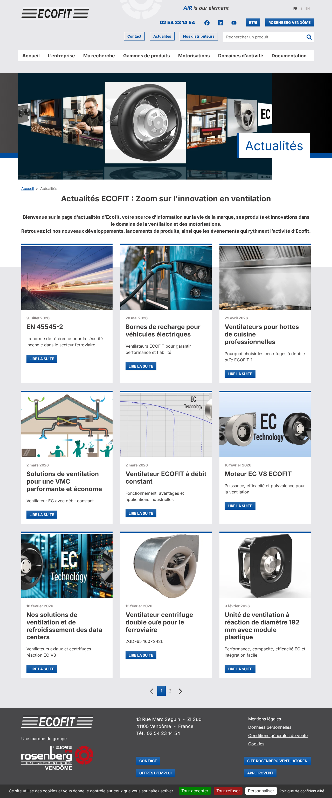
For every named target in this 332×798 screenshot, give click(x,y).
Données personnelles (269, 727)
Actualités (162, 36)
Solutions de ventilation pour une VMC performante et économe (64, 481)
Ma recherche (99, 55)
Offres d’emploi (155, 773)
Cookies (256, 743)
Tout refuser (228, 790)
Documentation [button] (289, 55)
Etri (253, 22)
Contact (134, 36)
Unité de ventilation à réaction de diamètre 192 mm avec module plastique (262, 626)
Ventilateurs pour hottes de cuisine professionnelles (262, 334)
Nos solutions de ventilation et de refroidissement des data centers (64, 626)
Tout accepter (194, 790)
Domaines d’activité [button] (240, 55)
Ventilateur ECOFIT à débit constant (166, 477)
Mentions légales (264, 718)
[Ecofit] (55, 13)
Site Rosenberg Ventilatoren (277, 761)
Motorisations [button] (194, 55)
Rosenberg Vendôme (289, 22)
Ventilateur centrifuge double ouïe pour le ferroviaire (159, 622)
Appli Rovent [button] (260, 773)
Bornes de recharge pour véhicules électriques (163, 330)
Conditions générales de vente (278, 735)
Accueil (31, 55)
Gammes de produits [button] (146, 55)
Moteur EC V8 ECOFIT (258, 474)
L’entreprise (61, 55)
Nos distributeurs (199, 36)
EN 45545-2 (44, 327)
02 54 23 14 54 (177, 22)
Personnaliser (261, 790)
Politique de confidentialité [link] (301, 791)
